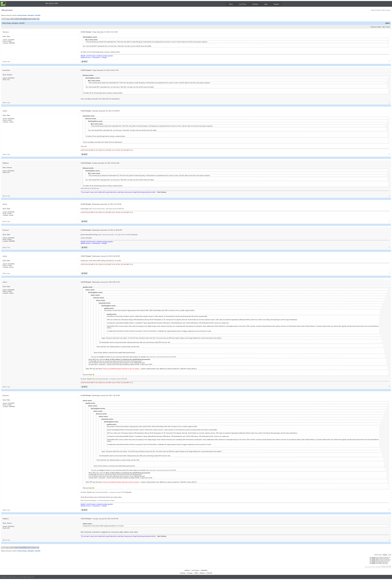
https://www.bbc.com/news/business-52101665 (161, 357)
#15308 (83, 282)
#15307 (83, 256)
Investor (8, 15)
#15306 (83, 230)
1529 (16, 19)
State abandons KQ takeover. (90, 188)
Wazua (3, 15)
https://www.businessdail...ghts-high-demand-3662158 (106, 208)
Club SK (209, 573)
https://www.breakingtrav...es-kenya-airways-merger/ (98, 500)
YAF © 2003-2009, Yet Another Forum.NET (382, 567)
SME (196, 573)
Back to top (6, 61)
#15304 (83, 163)
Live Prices (242, 4)
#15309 (83, 395)
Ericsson (6, 32)
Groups (189, 573)
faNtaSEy (204, 570)
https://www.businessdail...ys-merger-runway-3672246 (109, 379)
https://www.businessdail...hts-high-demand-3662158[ (115, 234)
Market (202, 573)
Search (373, 10)
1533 (33, 19)
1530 (20, 19)
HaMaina (6, 163)
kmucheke (6, 70)
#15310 (83, 518)
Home (231, 4)
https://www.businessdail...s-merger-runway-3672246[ (109, 492)
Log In (388, 10)
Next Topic (386, 27)
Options (387, 23)
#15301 (83, 32)
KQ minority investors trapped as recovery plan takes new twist (109, 532)
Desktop (255, 4)
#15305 (83, 204)
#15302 (83, 70)
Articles (187, 570)
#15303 (83, 111)
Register (276, 4)
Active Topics (381, 10)
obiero (5, 111)
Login (266, 4)
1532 (29, 19)
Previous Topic (376, 27)
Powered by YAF (368, 567)
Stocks (15, 15)
